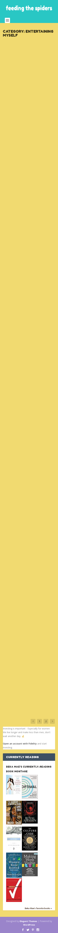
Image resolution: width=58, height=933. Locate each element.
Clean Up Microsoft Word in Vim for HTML (29, 310)
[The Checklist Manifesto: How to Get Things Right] (14, 901)
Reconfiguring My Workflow (25, 565)
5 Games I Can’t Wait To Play (28, 204)
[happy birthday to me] (29, 53)
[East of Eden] (14, 850)
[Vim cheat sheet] (29, 132)
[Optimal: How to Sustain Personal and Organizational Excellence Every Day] (30, 797)
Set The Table (31, 77)
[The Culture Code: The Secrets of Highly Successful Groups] (30, 849)
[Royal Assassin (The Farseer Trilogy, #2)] (30, 822)
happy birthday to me (30, 72)
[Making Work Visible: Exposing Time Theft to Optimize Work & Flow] (30, 875)
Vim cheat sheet (24, 157)
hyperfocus (19, 620)
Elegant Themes (28, 921)
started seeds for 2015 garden (26, 367)
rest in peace (20, 467)
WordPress (29, 924)
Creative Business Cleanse (18, 419)
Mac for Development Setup (28, 412)
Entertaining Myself (15, 77)
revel (13, 513)
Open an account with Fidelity (20, 743)
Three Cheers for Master (25, 264)
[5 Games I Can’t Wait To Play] (29, 195)
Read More (15, 101)
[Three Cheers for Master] (29, 250)
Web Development (33, 162)
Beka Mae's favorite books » (38, 908)
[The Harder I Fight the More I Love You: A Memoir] (14, 823)
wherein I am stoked (28, 669)
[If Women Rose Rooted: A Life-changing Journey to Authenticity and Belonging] (14, 876)
